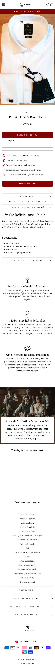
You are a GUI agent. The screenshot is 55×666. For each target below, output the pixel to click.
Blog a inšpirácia (27, 561)
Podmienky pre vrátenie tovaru (27, 574)
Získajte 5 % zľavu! (27, 183)
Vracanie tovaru (27, 578)
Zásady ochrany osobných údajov (27, 536)
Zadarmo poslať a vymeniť (27, 207)
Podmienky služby (27, 544)
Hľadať (27, 548)
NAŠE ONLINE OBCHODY (26, 598)
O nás (27, 557)
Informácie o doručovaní (27, 540)
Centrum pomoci (27, 582)
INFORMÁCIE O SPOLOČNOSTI (27, 607)
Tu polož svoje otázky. (27, 260)
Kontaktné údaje (27, 531)
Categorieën (27, 590)
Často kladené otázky (27, 565)
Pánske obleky (27, 515)
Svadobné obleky (27, 519)
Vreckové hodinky (27, 527)
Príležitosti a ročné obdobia (27, 202)
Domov (27, 112)
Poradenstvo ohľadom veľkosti (27, 552)
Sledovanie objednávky (27, 569)
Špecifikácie (27, 196)
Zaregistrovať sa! (26, 615)
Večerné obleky (27, 523)
